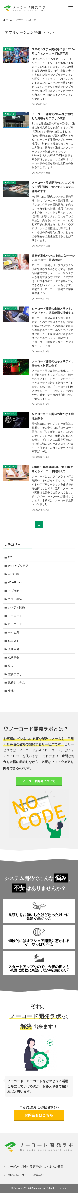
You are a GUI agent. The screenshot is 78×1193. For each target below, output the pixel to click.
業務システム (16, 682)
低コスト (13, 640)
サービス (13, 1166)
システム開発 (16, 607)
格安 (11, 665)
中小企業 (13, 632)
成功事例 (13, 657)
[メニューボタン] (70, 8)
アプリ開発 (15, 590)
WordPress (15, 582)
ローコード (15, 624)
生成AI (12, 690)
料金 (24, 1166)
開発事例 (35, 1166)
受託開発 (13, 649)
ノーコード (15, 615)
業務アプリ (15, 674)
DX (10, 557)
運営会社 (38, 1175)
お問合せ (13, 1175)
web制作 (13, 574)
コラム (25, 1175)
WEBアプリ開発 (18, 565)
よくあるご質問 (53, 1166)
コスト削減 (15, 599)
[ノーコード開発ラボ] (24, 8)
